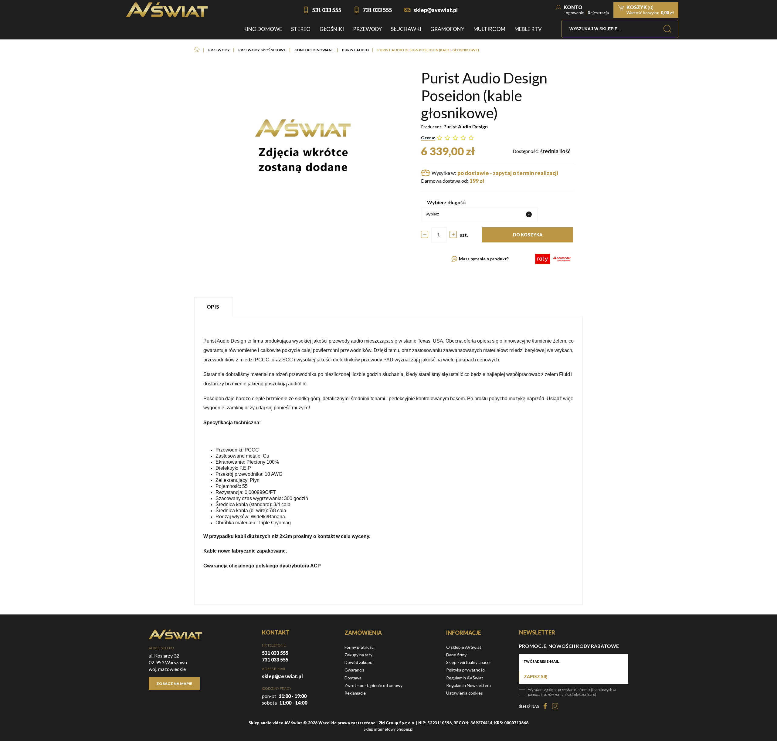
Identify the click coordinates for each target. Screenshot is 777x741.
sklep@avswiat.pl (435, 10)
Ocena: (428, 137)
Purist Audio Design (465, 126)
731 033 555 (377, 10)
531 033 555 (326, 10)
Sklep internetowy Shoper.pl (388, 729)
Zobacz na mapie (174, 683)
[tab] (214, 306)
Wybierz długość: (446, 202)
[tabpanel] (388, 460)
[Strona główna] (167, 9)
